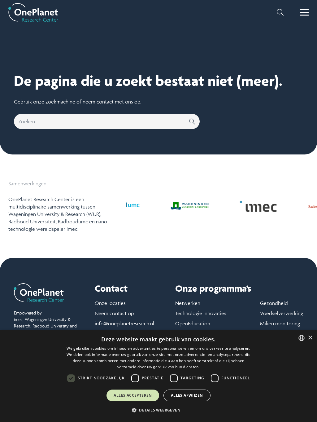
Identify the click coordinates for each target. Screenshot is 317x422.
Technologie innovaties (200, 313)
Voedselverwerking (281, 313)
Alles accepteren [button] (133, 395)
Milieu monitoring (280, 323)
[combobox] (301, 338)
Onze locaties (110, 303)
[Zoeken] (192, 121)
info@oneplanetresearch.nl (124, 323)
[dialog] (158, 376)
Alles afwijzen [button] (187, 395)
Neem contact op (114, 313)
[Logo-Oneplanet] (33, 12)
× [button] (310, 337)
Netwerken (187, 303)
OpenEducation (192, 323)
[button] (280, 12)
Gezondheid (274, 303)
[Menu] (304, 12)
